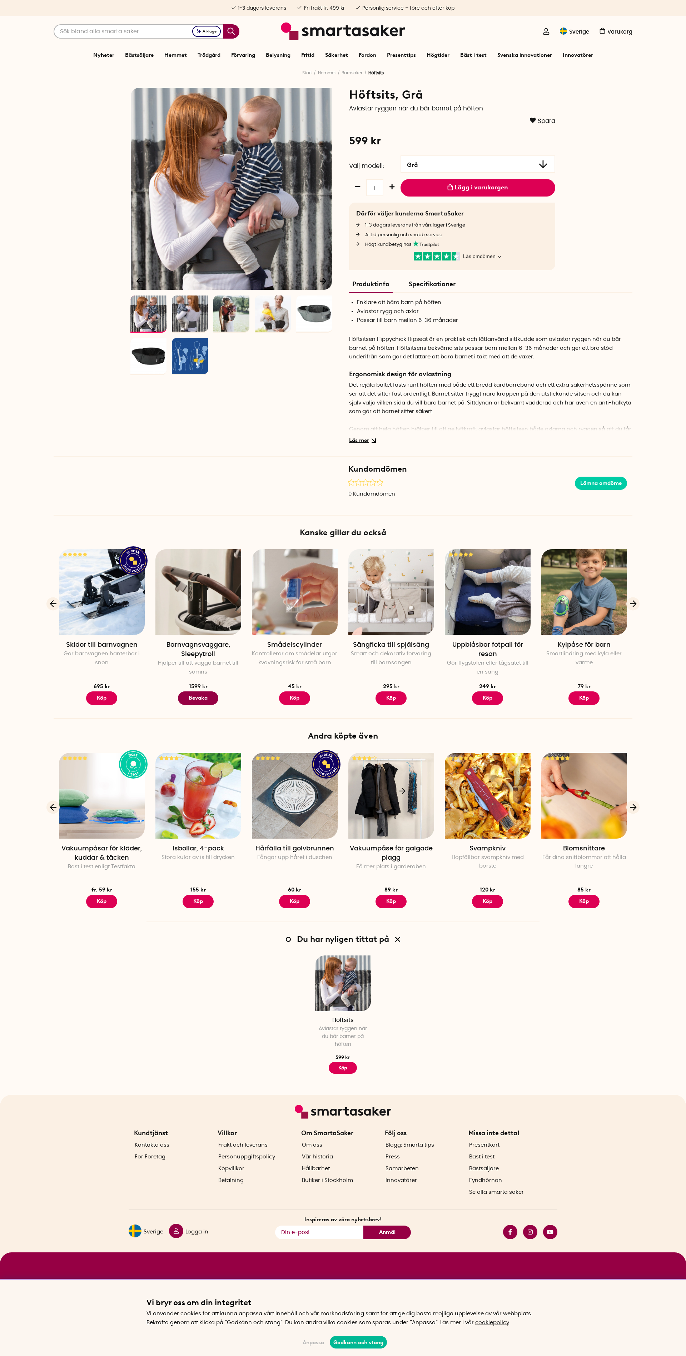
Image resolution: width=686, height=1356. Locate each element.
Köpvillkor (231, 1168)
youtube (547, 1232)
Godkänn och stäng (358, 1342)
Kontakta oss (152, 1145)
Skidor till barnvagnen (102, 645)
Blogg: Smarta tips (410, 1145)
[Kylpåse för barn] (584, 592)
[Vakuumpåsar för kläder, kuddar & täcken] (102, 796)
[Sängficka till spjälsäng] (391, 592)
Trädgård (209, 55)
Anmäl (387, 1232)
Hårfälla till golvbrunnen (294, 848)
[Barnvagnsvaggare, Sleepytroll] (198, 592)
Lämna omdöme (601, 483)
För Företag (150, 1156)
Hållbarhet (316, 1168)
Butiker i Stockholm (327, 1180)
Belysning (278, 55)
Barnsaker (352, 73)
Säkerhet (336, 55)
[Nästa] (323, 281)
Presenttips (401, 55)
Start (307, 73)
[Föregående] (140, 281)
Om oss (312, 1145)
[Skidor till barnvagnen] (102, 592)
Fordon (367, 55)
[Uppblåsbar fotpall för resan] (488, 592)
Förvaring (243, 55)
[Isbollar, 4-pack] (198, 796)
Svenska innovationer (524, 55)
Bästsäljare (139, 55)
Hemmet (175, 55)
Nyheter (103, 55)
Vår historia (317, 1156)
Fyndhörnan (485, 1180)
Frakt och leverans (243, 1145)
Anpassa (313, 1342)
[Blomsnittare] (584, 796)
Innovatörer (578, 55)
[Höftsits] (343, 983)
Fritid (307, 55)
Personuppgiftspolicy (246, 1156)
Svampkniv (487, 848)
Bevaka (198, 698)
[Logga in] (546, 32)
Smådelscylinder (294, 645)
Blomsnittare (584, 848)
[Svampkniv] (488, 796)
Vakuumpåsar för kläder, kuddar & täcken (101, 853)
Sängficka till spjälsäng (391, 645)
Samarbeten (402, 1168)
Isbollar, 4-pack (198, 848)
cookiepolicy (492, 1322)
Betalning (231, 1180)
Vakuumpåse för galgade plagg (391, 853)
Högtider (438, 55)
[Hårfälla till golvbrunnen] (295, 796)
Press (393, 1156)
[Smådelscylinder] (295, 592)
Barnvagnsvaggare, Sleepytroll (198, 649)
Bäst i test (473, 55)
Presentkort (484, 1145)
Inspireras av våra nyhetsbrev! (343, 1219)
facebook (507, 1232)
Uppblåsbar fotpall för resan (487, 649)
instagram (527, 1232)
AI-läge (210, 31)
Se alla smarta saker (496, 1192)
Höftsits (343, 1020)
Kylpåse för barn (584, 645)
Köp (101, 698)
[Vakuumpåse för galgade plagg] (391, 796)
